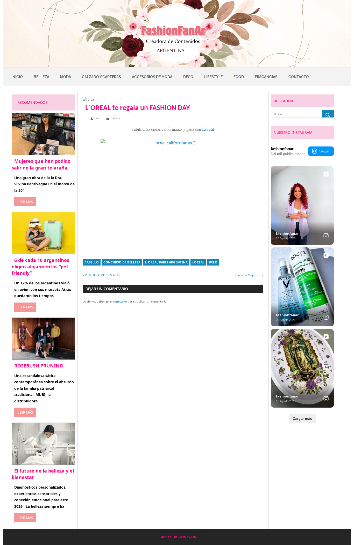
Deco (188, 77)
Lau (96, 118)
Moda (65, 77)
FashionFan (168, 537)
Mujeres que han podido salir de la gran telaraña (41, 164)
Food (238, 77)
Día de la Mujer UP (247, 275)
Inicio (17, 77)
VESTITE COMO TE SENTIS (102, 275)
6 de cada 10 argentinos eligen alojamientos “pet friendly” (40, 266)
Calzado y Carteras (101, 77)
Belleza (41, 77)
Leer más (25, 201)
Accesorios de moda (152, 77)
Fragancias (266, 77)
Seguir (324, 151)
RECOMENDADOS (32, 102)
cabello (91, 262)
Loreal (198, 262)
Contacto (298, 77)
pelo (213, 262)
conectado (120, 301)
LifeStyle (213, 77)
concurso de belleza (121, 262)
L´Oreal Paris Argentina (166, 262)
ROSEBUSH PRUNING (38, 366)
